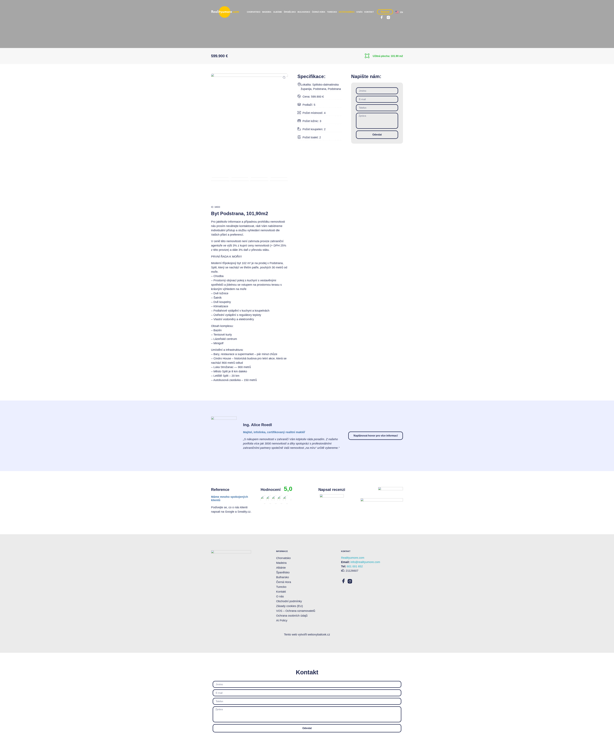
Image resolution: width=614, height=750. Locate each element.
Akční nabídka (346, 12)
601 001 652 (355, 566)
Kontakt (369, 12)
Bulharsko (304, 12)
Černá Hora (318, 12)
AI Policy (281, 620)
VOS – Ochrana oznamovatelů (295, 610)
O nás (359, 12)
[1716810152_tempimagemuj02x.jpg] (249, 102)
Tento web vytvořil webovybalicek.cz (307, 634)
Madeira (266, 12)
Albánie (277, 12)
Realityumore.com (352, 557)
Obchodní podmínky (289, 601)
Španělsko (290, 12)
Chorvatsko (253, 12)
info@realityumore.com (365, 562)
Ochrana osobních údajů (291, 615)
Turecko (332, 12)
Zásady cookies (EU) (289, 606)
